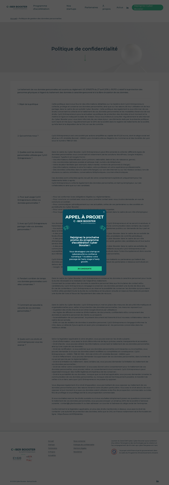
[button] (104, 212)
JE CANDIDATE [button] (84, 269)
